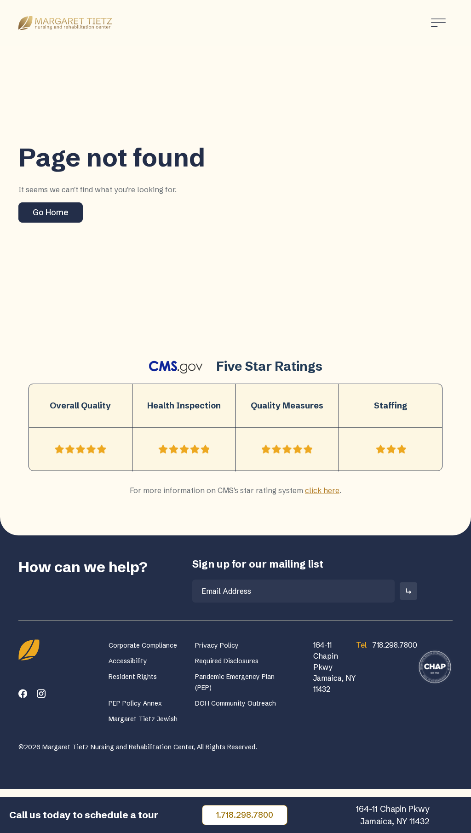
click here (322, 490)
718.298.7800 (386, 644)
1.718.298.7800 (244, 815)
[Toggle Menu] (438, 22)
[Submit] (408, 591)
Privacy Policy (217, 645)
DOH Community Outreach (235, 703)
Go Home (51, 212)
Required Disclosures (226, 661)
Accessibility (128, 661)
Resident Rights (133, 676)
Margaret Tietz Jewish (143, 719)
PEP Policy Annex (135, 703)
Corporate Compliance (143, 645)
